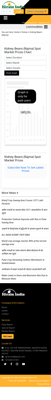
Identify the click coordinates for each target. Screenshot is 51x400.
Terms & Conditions (17, 380)
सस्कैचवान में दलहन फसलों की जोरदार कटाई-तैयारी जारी (24, 269)
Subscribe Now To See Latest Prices (25, 169)
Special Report (8, 327)
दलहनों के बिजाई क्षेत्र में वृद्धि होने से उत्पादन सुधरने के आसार (25, 228)
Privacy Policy (43, 384)
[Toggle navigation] (5, 17)
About (4, 307)
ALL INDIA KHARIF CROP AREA (16, 234)
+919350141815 (11, 360)
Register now (44, 22)
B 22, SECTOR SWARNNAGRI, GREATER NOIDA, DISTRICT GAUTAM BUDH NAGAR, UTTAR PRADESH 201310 (24, 350)
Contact (5, 314)
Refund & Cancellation (39, 380)
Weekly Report (8, 331)
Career (5, 310)
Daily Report (7, 324)
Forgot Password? (29, 22)
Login (19, 11)
